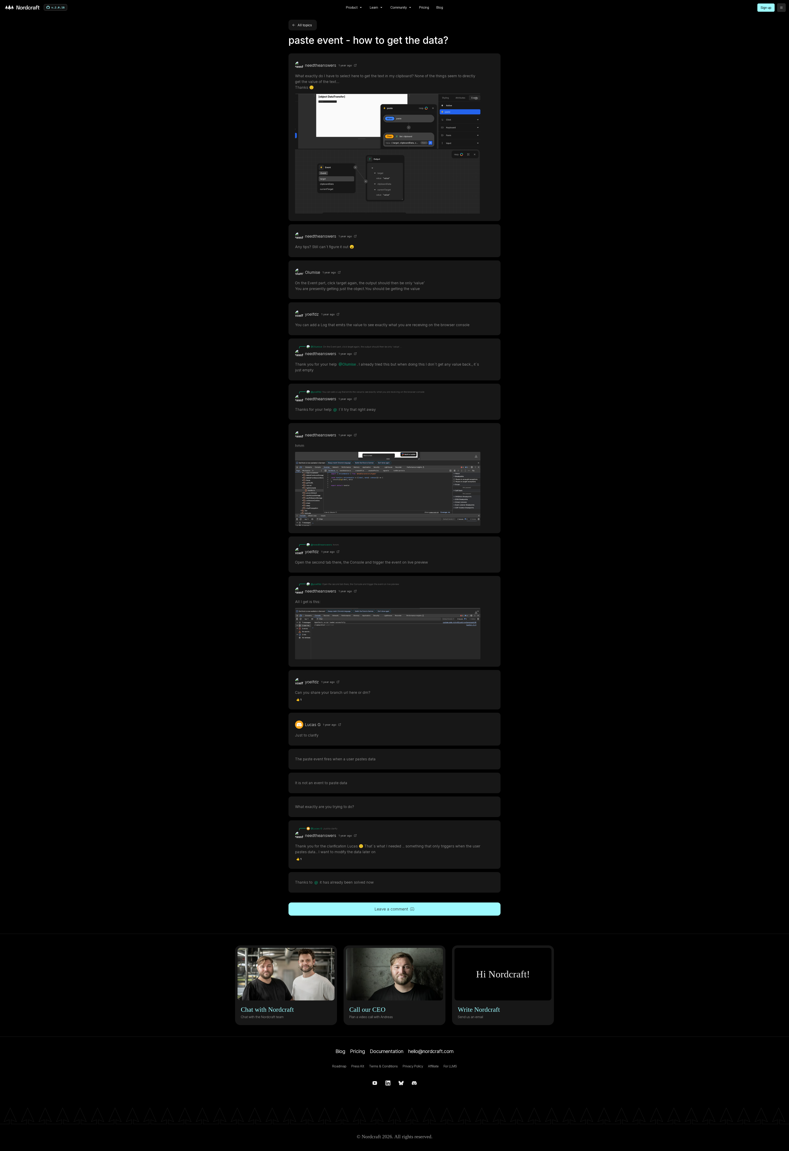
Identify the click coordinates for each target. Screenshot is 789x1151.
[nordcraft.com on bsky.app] (401, 1083)
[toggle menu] (781, 7)
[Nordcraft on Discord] (414, 1083)
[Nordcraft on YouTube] (375, 1083)
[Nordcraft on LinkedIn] (388, 1083)
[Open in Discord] (355, 65)
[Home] (22, 7)
